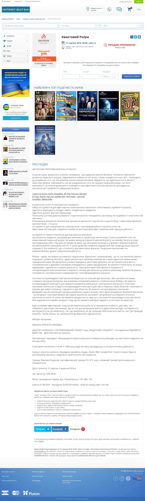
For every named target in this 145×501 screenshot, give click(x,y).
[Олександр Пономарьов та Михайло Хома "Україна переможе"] (87, 106)
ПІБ (65, 71)
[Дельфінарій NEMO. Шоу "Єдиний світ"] (66, 106)
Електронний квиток (32, 1)
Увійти (138, 2)
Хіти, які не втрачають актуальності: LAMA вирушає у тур (16, 194)
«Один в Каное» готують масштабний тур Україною (18, 161)
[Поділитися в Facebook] (131, 36)
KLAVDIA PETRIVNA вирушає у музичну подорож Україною (18, 184)
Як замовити (6, 1)
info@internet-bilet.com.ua (132, 471)
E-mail (86, 71)
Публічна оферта (38, 472)
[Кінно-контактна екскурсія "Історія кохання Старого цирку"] (45, 140)
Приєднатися (16, 118)
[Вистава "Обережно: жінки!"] (45, 106)
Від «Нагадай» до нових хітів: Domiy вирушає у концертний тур (17, 150)
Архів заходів (67, 476)
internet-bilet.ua (40, 451)
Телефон (106, 71)
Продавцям (36, 481)
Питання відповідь (69, 472)
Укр (138, 9)
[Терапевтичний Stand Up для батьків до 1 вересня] (130, 106)
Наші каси (18, 1)
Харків (41, 441)
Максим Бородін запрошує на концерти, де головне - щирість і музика (18, 206)
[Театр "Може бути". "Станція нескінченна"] (109, 106)
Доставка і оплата (8, 472)
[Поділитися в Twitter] (135, 36)
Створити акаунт (125, 2)
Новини (15, 129)
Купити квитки (45, 117)
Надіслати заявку (131, 76)
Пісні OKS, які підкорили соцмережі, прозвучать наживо (17, 138)
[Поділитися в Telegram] (139, 36)
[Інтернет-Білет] (16, 9)
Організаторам (37, 476)
